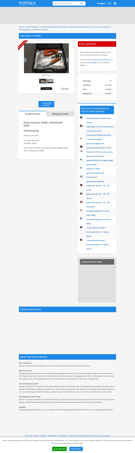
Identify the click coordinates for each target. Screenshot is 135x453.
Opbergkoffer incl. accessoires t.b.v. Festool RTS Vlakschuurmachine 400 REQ (99, 130)
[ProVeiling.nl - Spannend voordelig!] (27, 3)
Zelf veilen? (62, 435)
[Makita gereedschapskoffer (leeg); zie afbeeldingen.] (81, 118)
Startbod (87, 85)
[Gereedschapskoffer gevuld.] (81, 147)
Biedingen (87, 81)
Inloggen (101, 3)
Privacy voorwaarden (100, 435)
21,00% (108, 89)
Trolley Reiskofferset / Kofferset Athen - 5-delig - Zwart (98, 244)
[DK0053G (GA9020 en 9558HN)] (81, 160)
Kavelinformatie (32, 114)
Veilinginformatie (60, 114)
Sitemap (28, 435)
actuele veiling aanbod (100, 59)
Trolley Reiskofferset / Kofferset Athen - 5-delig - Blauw (98, 232)
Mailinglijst (52, 435)
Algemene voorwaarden (79, 435)
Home (21, 27)
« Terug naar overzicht (46, 104)
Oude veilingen (32, 27)
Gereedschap (25, 29)
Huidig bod (87, 93)
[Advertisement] (67, 15)
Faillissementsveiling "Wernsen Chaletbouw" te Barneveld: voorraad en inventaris (76, 27)
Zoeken (43, 435)
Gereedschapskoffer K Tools (98, 148)
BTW (84, 89)
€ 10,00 (108, 85)
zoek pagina (92, 62)
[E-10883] (81, 168)
